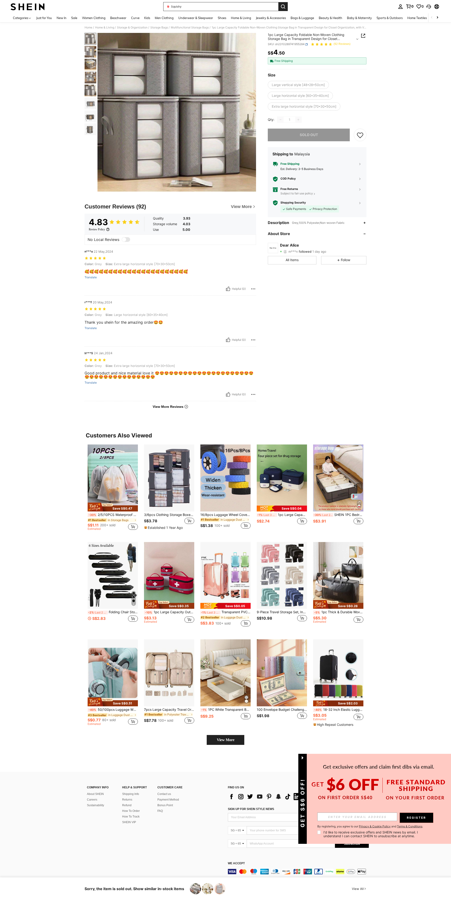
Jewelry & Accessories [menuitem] (271, 18)
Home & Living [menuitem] (241, 18)
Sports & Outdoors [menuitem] (390, 18)
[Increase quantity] (298, 119)
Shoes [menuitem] (222, 18)
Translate (91, 277)
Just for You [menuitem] (44, 18)
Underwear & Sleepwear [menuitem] (195, 18)
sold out (309, 135)
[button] (429, 6)
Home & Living (104, 27)
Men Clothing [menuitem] (164, 18)
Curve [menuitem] (135, 18)
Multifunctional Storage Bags (190, 27)
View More (225, 740)
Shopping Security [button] (293, 202)
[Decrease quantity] (280, 119)
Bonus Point (165, 805)
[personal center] (400, 6)
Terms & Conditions (409, 826)
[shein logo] (28, 6)
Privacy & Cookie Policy (375, 826)
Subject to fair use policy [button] (296, 193)
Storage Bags (159, 27)
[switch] (126, 239)
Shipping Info (130, 794)
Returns (127, 799)
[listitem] (113, 489)
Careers (92, 799)
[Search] (283, 6)
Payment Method (168, 799)
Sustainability (95, 805)
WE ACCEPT (236, 863)
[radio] (298, 85)
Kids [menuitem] (147, 18)
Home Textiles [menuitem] (417, 18)
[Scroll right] (437, 17)
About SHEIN (95, 794)
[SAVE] (360, 135)
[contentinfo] (298, 871)
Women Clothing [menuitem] (93, 18)
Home (88, 27)
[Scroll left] (431, 17)
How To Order (131, 811)
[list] (265, 796)
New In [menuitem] (61, 18)
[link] (410, 6)
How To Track (131, 816)
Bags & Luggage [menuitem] (302, 18)
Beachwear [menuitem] (118, 18)
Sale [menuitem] (74, 18)
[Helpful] (228, 289)
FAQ (160, 811)
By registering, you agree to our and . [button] (370, 826)
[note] (113, 507)
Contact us (164, 794)
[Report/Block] (253, 289)
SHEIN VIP (129, 822)
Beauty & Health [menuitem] (330, 18)
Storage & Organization (132, 27)
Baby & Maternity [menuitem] (359, 18)
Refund (127, 805)
